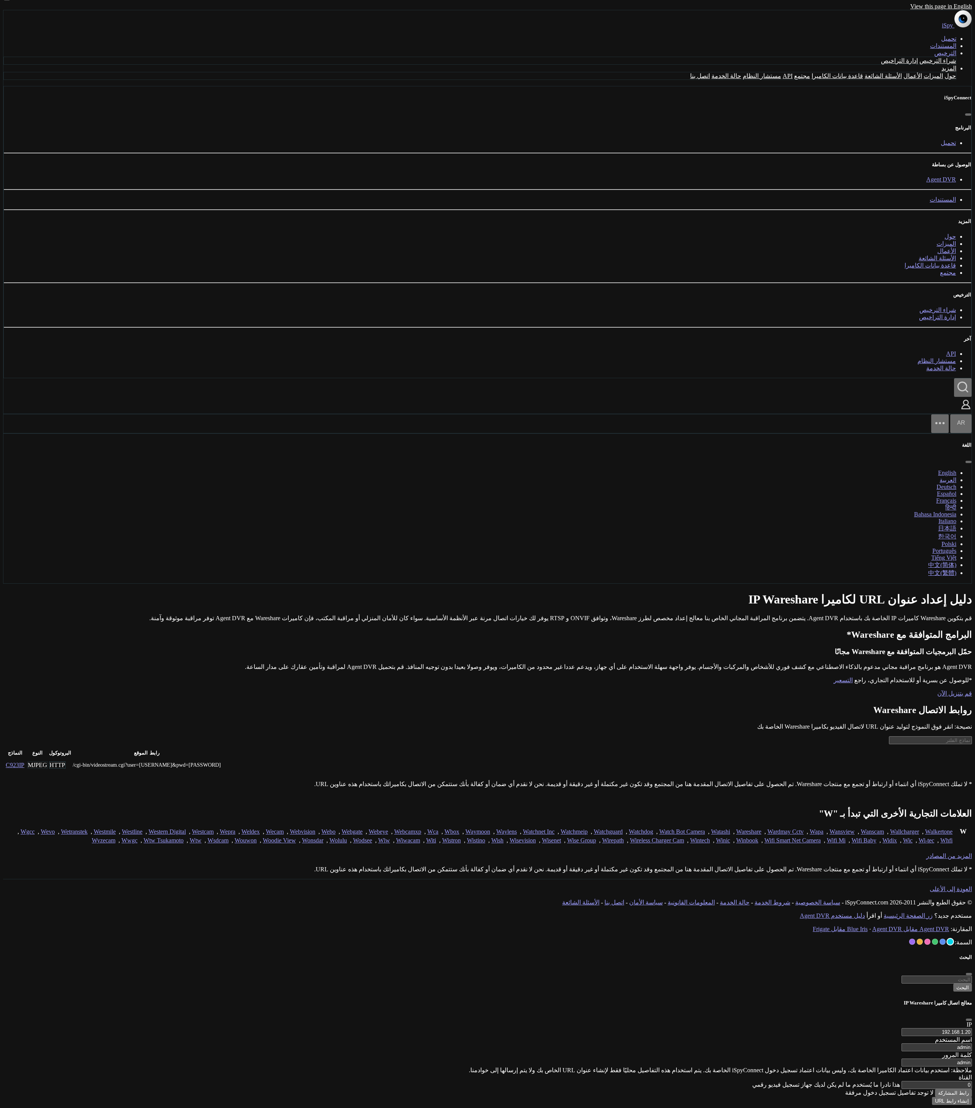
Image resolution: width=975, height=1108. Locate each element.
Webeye (378, 831)
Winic (723, 840)
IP (969, 1024)
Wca (432, 831)
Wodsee (362, 840)
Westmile (105, 831)
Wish (497, 840)
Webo (328, 831)
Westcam (203, 831)
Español (946, 493)
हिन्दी (950, 507)
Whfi (946, 840)
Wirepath (613, 840)
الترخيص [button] (945, 53)
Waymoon (477, 831)
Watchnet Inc (539, 831)
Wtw (195, 840)
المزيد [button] (948, 68)
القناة (965, 1077)
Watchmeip (574, 831)
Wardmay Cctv (785, 831)
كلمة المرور (957, 1055)
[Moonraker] (943, 942)
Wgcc (28, 831)
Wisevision (523, 840)
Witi (431, 840)
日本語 (947, 528)
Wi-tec (926, 840)
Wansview (842, 831)
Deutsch (946, 487)
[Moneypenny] (927, 942)
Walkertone (939, 831)
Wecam (275, 831)
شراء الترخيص (937, 60)
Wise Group (581, 840)
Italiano (947, 521)
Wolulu (338, 840)
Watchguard (608, 831)
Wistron (451, 840)
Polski (948, 544)
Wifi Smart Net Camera (792, 840)
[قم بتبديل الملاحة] (940, 423)
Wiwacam (408, 840)
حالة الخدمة (726, 76)
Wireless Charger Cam (657, 840)
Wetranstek (74, 831)
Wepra (227, 831)
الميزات (933, 76)
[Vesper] (912, 942)
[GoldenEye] (920, 942)
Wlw (384, 840)
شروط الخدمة (772, 902)
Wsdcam (218, 840)
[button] (966, 410)
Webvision (302, 831)
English (947, 473)
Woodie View (279, 840)
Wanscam (872, 831)
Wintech (700, 840)
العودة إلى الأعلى (951, 889)
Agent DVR (941, 179)
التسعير (843, 680)
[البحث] (963, 387)
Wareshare (748, 831)
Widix (889, 840)
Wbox (451, 831)
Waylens (506, 831)
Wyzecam (103, 840)
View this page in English (941, 6)
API (788, 76)
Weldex (250, 831)
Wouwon (246, 840)
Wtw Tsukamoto (164, 840)
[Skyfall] (935, 942)
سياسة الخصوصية (817, 902)
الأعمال (912, 76)
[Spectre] (950, 942)
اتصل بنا (700, 76)
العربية (948, 480)
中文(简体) (942, 565)
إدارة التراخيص (899, 60)
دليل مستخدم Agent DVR (832, 915)
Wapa (816, 831)
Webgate (352, 831)
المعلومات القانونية (691, 902)
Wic (908, 840)
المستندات (943, 46)
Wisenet (551, 840)
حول (950, 76)
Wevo (48, 831)
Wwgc (129, 840)
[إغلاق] (968, 114)
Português (944, 551)
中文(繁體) (942, 573)
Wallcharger (904, 831)
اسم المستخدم (953, 1039)
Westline (132, 831)
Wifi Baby (864, 840)
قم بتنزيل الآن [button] (954, 693)
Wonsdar (312, 840)
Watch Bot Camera (682, 831)
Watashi (720, 831)
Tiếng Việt (943, 557)
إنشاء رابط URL (952, 1101)
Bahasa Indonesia (935, 514)
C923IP (15, 765)
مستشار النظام (762, 76)
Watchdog (641, 831)
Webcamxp (407, 831)
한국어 (947, 536)
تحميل (948, 38)
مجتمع (802, 76)
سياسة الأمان (646, 902)
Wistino (476, 840)
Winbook (747, 840)
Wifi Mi (836, 840)
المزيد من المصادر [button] (949, 856)
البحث (962, 987)
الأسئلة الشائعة (883, 76)
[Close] (969, 1020)
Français (946, 500)
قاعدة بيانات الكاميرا (837, 76)
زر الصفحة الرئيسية (908, 915)
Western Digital (167, 831)
